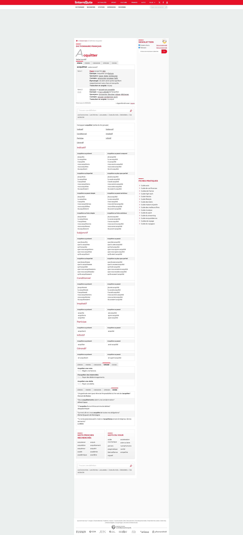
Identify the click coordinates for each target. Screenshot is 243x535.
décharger (125, 94)
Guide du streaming (148, 215)
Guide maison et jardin (149, 205)
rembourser (113, 76)
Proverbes (122, 7)
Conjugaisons (96, 63)
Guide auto (145, 185)
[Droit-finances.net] (112, 532)
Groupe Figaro (119, 522)
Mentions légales (110, 522)
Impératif (109, 134)
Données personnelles (140, 520)
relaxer (117, 94)
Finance (134, 2)
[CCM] (92, 532)
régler (106, 76)
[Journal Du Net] (102, 532)
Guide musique (146, 210)
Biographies (91, 7)
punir (116, 97)
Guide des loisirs (147, 202)
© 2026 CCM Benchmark (130, 522)
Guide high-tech (147, 194)
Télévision (143, 48)
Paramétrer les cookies (153, 520)
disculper (111, 94)
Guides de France (147, 191)
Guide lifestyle (146, 199)
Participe (80, 138)
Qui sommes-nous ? (82, 520)
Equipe (91, 520)
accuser (101, 97)
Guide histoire (146, 196)
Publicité (105, 520)
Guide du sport (146, 213)
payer (101, 76)
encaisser (110, 78)
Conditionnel (82, 134)
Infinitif (108, 138)
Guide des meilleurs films (150, 207)
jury (100, 92)
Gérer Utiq (163, 520)
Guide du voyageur (148, 224)
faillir (116, 78)
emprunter (102, 78)
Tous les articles (118, 520)
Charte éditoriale (98, 520)
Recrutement (130, 520)
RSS (125, 520)
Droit (79, 92)
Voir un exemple (161, 45)
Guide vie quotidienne (149, 218)
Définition (79, 365)
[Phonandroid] (159, 532)
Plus (151, 2)
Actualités (102, 2)
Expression (106, 63)
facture (111, 73)
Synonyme (87, 63)
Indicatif (80, 129)
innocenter (103, 94)
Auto (143, 2)
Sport (113, 2)
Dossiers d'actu (145, 45)
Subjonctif (109, 129)
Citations (101, 7)
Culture (123, 2)
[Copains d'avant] (123, 532)
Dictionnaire (79, 7)
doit (104, 71)
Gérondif (80, 143)
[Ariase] (144, 532)
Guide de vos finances (149, 188)
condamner (108, 97)
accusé (101, 89)
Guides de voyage (147, 221)
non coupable (109, 89)
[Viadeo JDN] (133, 532)
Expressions (111, 7)
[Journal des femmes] (81, 532)
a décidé (106, 92)
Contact (111, 520)
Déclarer (93, 89)
